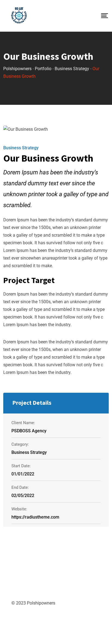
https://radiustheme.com (35, 517)
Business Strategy (21, 147)
